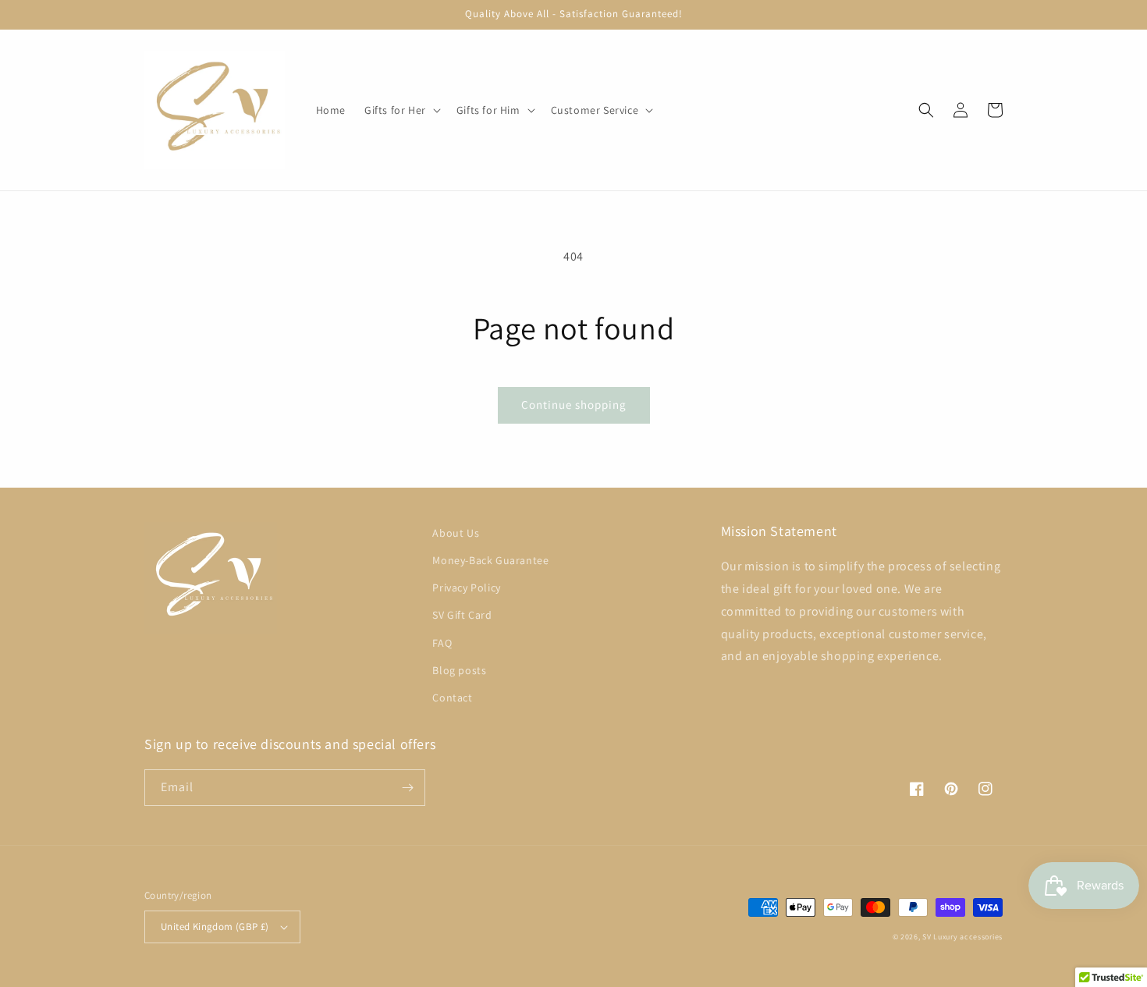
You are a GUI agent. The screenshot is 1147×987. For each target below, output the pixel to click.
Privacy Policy (466, 587)
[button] (401, 110)
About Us (455, 533)
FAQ (442, 643)
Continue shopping (574, 404)
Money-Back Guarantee (490, 560)
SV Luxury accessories (962, 937)
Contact (452, 698)
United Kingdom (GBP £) (215, 926)
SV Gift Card (462, 615)
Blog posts (459, 670)
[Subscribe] (407, 787)
